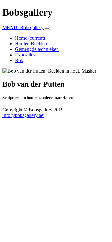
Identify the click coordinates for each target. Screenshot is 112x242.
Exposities (25, 54)
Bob (19, 60)
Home (30, 38)
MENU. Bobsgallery (23, 27)
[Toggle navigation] (47, 29)
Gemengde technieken (37, 49)
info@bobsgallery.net (23, 115)
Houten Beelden (31, 43)
